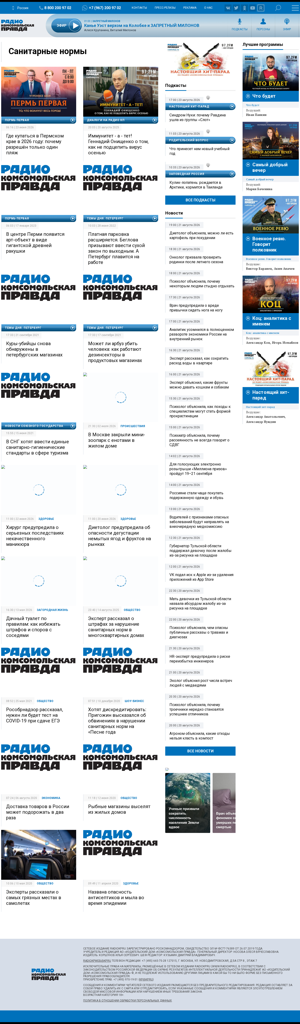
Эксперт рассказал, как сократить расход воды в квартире (199, 360)
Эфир (287, 29)
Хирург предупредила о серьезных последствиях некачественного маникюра (35, 536)
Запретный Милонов (106, 21)
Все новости (200, 751)
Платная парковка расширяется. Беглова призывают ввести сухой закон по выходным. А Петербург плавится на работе (116, 248)
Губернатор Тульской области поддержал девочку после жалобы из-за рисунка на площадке (200, 551)
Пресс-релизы (165, 7)
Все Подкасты (200, 200)
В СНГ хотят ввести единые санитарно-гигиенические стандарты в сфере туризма (37, 447)
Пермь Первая (17, 120)
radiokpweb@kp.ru (97, 960)
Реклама (189, 7)
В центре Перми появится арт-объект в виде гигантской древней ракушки (35, 242)
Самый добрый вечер (260, 179)
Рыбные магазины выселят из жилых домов (119, 809)
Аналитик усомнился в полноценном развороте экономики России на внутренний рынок (201, 334)
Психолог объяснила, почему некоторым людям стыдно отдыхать (201, 283)
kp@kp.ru (146, 979)
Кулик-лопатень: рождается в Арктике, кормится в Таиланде (196, 184)
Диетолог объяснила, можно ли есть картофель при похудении (201, 235)
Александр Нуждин (261, 422)
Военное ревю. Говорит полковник (269, 244)
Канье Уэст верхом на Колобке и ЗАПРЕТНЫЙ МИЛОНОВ (141, 25)
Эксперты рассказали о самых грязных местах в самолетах (33, 897)
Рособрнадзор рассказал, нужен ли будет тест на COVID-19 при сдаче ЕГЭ (34, 715)
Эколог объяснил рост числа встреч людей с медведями (200, 683)
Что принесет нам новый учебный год (199, 151)
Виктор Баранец (259, 268)
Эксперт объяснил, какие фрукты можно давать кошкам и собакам (199, 384)
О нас (208, 7)
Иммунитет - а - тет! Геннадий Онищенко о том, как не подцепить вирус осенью (118, 144)
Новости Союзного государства (34, 426)
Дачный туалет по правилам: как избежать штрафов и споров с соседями (33, 627)
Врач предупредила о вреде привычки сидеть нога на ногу (196, 307)
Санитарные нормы (47, 51)
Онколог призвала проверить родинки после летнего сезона (196, 259)
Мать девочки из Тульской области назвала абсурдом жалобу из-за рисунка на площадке (200, 603)
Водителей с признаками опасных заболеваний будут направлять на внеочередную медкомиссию (199, 522)
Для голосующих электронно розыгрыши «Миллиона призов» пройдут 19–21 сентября (198, 469)
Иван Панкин (256, 115)
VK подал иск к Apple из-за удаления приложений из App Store (201, 577)
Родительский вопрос (188, 140)
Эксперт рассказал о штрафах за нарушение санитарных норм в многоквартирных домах (116, 627)
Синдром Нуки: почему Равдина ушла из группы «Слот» (197, 117)
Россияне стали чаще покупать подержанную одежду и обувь (196, 495)
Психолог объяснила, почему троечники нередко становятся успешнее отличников (196, 709)
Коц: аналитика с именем (262, 333)
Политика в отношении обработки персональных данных (127, 1000)
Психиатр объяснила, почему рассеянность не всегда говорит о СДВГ (199, 440)
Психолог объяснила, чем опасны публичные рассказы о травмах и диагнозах (198, 632)
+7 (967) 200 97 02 (105, 8)
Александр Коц (258, 342)
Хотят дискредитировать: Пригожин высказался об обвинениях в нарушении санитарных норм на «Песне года (117, 721)
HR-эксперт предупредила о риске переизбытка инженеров (199, 658)
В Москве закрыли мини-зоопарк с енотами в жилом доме (116, 440)
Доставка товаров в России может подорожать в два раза (37, 812)
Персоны (263, 29)
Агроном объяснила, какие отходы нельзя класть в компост (199, 735)
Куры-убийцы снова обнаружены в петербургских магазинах (34, 349)
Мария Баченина (259, 189)
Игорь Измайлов (285, 342)
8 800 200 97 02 (57, 8)
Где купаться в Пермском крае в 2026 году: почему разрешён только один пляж (35, 144)
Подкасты (240, 29)
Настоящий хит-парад (200, 59)
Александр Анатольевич (265, 416)
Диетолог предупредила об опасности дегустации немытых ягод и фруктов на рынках (119, 536)
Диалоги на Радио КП (105, 120)
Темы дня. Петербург (105, 218)
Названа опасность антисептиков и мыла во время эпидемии (116, 897)
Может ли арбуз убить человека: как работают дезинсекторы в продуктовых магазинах (115, 352)
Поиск (278, 8)
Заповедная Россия (186, 174)
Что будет (264, 96)
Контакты (139, 7)
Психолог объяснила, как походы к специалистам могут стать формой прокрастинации (200, 411)
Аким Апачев (284, 268)
